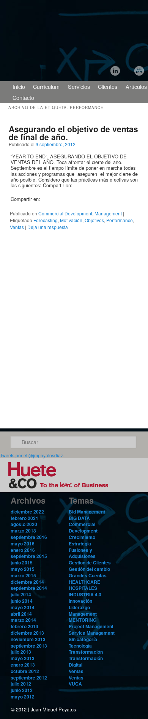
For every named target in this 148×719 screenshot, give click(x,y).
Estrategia (80, 543)
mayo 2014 (23, 607)
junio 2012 (22, 690)
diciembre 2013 (27, 632)
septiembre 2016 (29, 537)
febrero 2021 (24, 518)
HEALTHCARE (84, 581)
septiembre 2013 (29, 645)
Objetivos (94, 220)
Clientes (107, 86)
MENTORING (82, 619)
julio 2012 (21, 683)
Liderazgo (79, 607)
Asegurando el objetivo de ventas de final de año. (73, 132)
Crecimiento (82, 537)
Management (108, 213)
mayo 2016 (23, 543)
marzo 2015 (23, 575)
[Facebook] (23, 206)
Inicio (19, 86)
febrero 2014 (24, 626)
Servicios (79, 86)
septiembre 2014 (29, 588)
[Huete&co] (60, 490)
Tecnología (80, 645)
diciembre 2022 (27, 511)
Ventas (17, 227)
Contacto (23, 97)
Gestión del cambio (89, 569)
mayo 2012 (23, 696)
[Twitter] (128, 72)
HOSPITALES (83, 588)
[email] (31, 206)
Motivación (71, 220)
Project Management (91, 626)
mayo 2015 (23, 569)
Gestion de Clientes (90, 562)
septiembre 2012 (29, 677)
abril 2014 (21, 613)
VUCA (75, 683)
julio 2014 (21, 594)
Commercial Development (65, 213)
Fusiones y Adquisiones (82, 553)
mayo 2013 (23, 658)
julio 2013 (21, 651)
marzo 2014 (23, 619)
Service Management (92, 632)
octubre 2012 (25, 671)
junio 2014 (22, 600)
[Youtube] (140, 72)
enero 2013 (23, 664)
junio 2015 (22, 562)
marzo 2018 (23, 530)
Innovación (80, 600)
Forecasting (45, 220)
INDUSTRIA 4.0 (85, 594)
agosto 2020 (24, 524)
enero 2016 (23, 550)
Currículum (46, 86)
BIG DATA (79, 518)
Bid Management (87, 511)
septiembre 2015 (29, 556)
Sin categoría (83, 639)
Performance (119, 220)
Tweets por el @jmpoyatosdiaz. (32, 455)
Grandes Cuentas (88, 575)
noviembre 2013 (28, 639)
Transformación (86, 651)
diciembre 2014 (27, 581)
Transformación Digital (86, 661)
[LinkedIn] (116, 72)
